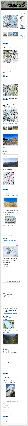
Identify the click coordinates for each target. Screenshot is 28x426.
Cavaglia (12, 101)
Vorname (21, 18)
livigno (14, 190)
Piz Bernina (17, 44)
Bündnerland (13, 374)
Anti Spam (4, 69)
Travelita (6, 207)
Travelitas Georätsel (9, 313)
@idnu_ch (9, 106)
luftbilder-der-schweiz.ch (7, 344)
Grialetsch (7, 240)
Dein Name (4, 65)
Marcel (8, 48)
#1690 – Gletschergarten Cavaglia (8, 80)
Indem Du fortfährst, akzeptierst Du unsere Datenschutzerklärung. (22, 27)
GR (14, 374)
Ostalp (15, 44)
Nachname (21, 20)
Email (20, 22)
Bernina (11, 44)
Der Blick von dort (4, 382)
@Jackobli (13, 318)
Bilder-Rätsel (7, 44)
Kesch (8, 240)
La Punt (9, 240)
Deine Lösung (4, 67)
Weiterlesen (4, 40)
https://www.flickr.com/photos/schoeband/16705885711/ (11, 287)
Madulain (11, 240)
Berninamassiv (14, 212)
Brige (8, 378)
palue (15, 190)
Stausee (3, 153)
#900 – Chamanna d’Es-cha (7, 193)
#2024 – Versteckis (23, 36)
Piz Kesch (13, 240)
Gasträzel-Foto (6, 318)
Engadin (14, 417)
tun (14, 421)
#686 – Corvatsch (6, 242)
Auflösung (6, 101)
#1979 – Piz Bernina (6, 12)
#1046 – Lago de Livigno (7, 156)
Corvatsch (16, 313)
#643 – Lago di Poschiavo (7, 316)
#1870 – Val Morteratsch (7, 47)
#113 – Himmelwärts (6, 377)
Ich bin (20, 24)
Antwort (17, 190)
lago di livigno (13, 190)
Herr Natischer (10, 317)
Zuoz (14, 240)
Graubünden (5, 240)
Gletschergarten (14, 101)
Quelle (8, 332)
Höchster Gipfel (13, 44)
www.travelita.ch (8, 195)
